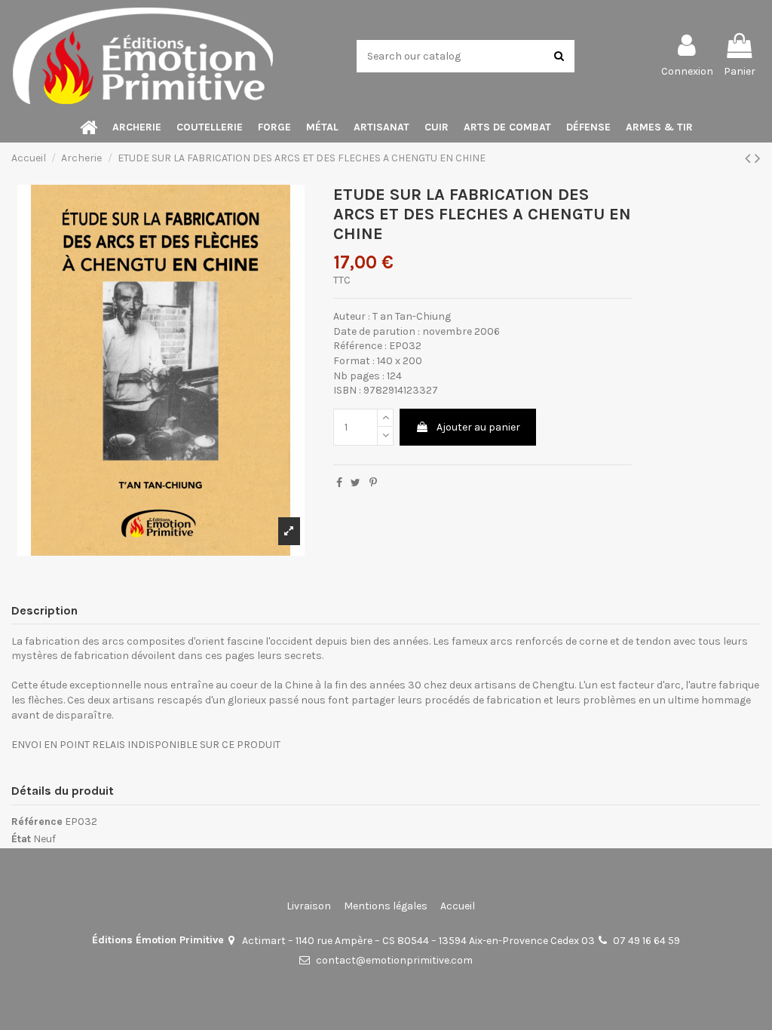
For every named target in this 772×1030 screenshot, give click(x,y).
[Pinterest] (373, 483)
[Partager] (339, 483)
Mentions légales (385, 906)
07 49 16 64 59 (646, 940)
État (21, 838)
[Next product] (758, 158)
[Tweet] (355, 483)
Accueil (457, 906)
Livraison (308, 906)
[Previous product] (750, 158)
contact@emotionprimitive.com (394, 960)
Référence (37, 821)
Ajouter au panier (478, 427)
